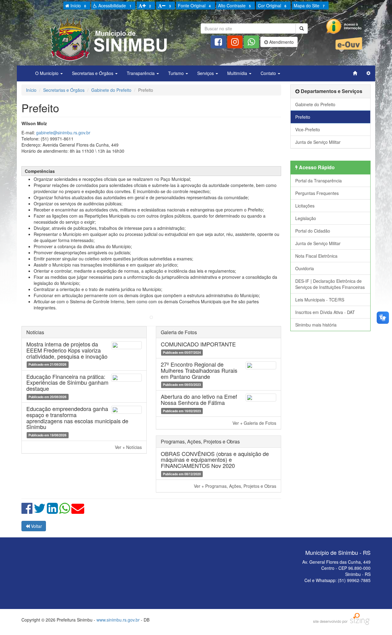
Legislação (305, 218)
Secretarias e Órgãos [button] (93, 73)
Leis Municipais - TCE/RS (319, 300)
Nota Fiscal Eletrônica (316, 256)
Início (77, 5)
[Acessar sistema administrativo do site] (368, 73)
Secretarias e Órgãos (64, 90)
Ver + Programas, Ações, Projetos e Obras (235, 486)
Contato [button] (269, 73)
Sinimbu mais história (316, 325)
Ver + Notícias (128, 447)
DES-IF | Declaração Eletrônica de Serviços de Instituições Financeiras (330, 284)
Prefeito (302, 117)
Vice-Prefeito (307, 129)
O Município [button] (47, 73)
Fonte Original (194, 5)
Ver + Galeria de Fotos (254, 423)
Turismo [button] (176, 73)
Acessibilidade (114, 5)
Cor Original (272, 5)
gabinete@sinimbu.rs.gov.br (63, 132)
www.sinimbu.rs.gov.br (118, 620)
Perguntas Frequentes (317, 193)
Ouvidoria (304, 268)
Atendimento (281, 42)
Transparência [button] (141, 73)
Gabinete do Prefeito (111, 90)
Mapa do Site (309, 5)
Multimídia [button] (237, 73)
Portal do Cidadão (312, 231)
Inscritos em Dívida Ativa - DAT (325, 312)
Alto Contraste (234, 5)
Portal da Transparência (318, 180)
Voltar (36, 526)
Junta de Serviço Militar (318, 142)
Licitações (305, 206)
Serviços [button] (206, 73)
